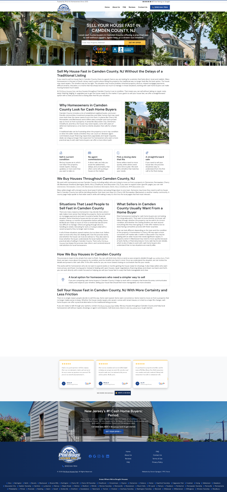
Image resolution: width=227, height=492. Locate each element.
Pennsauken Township (194, 486)
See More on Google (105, 393)
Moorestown (129, 486)
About (116, 7)
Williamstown (178, 489)
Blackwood (89, 186)
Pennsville (208, 486)
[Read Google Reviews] (94, 456)
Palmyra (160, 486)
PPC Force (166, 472)
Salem (48, 489)
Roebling (40, 489)
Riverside (31, 489)
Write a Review (124, 393)
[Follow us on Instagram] (99, 456)
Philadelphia (12, 489)
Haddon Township (24, 486)
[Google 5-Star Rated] (100, 49)
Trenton (105, 489)
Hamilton (37, 486)
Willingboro (190, 489)
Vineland (114, 489)
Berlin (112, 186)
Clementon (61, 186)
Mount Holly (141, 486)
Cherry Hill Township (88, 483)
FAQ (124, 7)
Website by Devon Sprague (151, 472)
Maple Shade (66, 486)
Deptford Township (163, 483)
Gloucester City (138, 186)
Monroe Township (105, 486)
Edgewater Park (178, 483)
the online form (135, 308)
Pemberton (180, 486)
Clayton (124, 483)
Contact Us (157, 455)
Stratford (97, 186)
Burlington (64, 483)
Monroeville (118, 486)
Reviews (132, 7)
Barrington (105, 186)
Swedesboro (84, 489)
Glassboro (216, 483)
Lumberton (47, 486)
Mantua (56, 486)
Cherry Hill (80, 186)
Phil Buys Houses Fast (67, 91)
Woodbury (216, 489)
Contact (142, 7)
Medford (85, 486)
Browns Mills (53, 483)
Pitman (22, 489)
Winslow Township (203, 489)
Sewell (55, 489)
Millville (93, 486)
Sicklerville (64, 489)
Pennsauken (71, 186)
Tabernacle (96, 489)
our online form (159, 258)
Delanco (143, 483)
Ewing (197, 483)
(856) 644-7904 (161, 7)
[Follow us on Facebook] (90, 456)
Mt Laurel (151, 486)
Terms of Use (157, 459)
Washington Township (144, 489)
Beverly (33, 483)
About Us (128, 455)
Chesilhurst (123, 186)
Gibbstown (206, 483)
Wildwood (167, 489)
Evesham (189, 483)
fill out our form (117, 427)
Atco (117, 186)
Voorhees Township (127, 489)
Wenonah (157, 489)
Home (107, 7)
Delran (151, 483)
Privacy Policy (157, 462)
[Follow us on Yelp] (103, 456)
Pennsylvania (219, 486)
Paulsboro (169, 486)
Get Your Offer (113, 431)
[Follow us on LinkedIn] (107, 456)
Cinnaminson (113, 483)
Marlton (77, 486)
